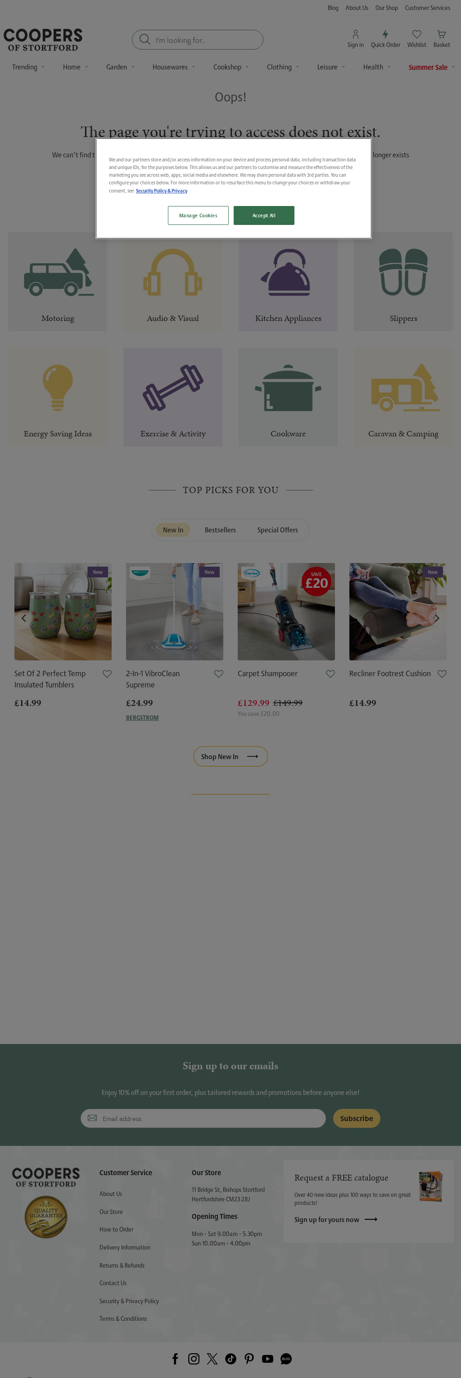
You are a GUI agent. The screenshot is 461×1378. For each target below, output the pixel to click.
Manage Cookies (198, 215)
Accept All (264, 215)
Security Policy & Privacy (161, 190)
